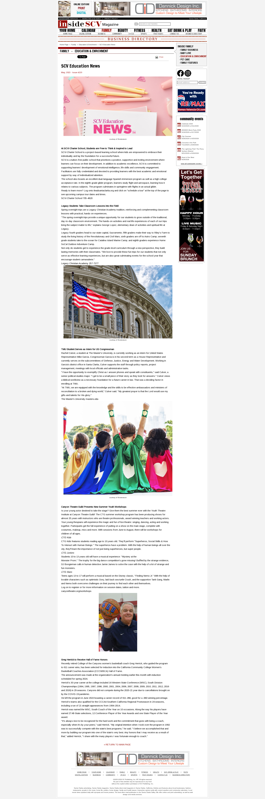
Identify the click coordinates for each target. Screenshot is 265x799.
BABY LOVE (186, 53)
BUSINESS (101, 34)
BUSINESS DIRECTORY (194, 34)
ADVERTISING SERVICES (68, 18)
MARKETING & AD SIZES (91, 18)
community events (191, 119)
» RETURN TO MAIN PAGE (117, 744)
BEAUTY (123, 30)
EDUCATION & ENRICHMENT (194, 56)
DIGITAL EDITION (85, 34)
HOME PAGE (67, 34)
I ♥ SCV (131, 34)
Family (73, 45)
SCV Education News (107, 45)
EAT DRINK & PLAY (180, 30)
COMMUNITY (117, 34)
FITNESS (139, 30)
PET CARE (185, 59)
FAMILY (106, 30)
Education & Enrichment (88, 45)
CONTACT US (174, 34)
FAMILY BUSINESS (189, 50)
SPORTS (144, 34)
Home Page (64, 45)
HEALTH (156, 30)
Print (161, 57)
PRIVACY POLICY (111, 18)
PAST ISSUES (158, 34)
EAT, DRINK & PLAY (171, 772)
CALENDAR (88, 30)
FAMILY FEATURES (189, 62)
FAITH (201, 30)
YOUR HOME (67, 30)
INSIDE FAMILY (185, 46)
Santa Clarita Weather (205, 24)
